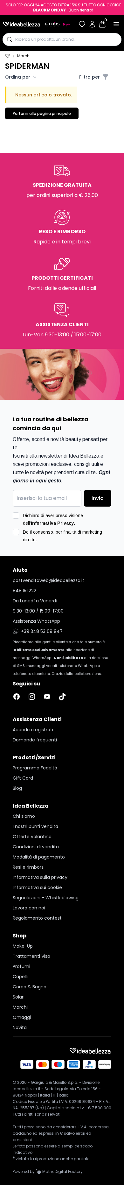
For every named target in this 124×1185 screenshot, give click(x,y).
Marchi (20, 1007)
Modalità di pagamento (39, 857)
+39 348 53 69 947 (42, 631)
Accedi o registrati (33, 729)
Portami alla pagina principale (42, 113)
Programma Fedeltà (35, 768)
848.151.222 (24, 590)
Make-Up (23, 946)
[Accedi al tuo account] (92, 24)
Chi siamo (24, 816)
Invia (98, 498)
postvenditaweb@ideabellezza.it (48, 580)
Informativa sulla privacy (40, 877)
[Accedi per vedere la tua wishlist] (82, 24)
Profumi (21, 966)
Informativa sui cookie (37, 887)
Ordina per (17, 77)
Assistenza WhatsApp (36, 621)
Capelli (20, 976)
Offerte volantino (32, 836)
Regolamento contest (37, 918)
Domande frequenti (35, 740)
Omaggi (22, 1017)
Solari (18, 997)
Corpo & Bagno (29, 987)
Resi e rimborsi (29, 867)
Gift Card (23, 778)
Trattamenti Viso (31, 956)
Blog (17, 788)
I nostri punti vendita (35, 826)
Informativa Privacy (52, 523)
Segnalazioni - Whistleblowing (46, 897)
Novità (20, 1027)
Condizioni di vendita (36, 847)
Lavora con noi (29, 908)
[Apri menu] (116, 24)
